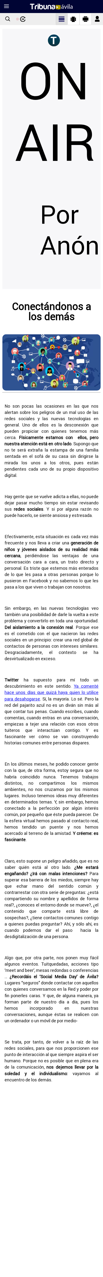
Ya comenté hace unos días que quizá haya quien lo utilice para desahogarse (51, 692)
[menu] (6, 6)
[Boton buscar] (7, 19)
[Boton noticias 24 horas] (21, 19)
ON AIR (55, 112)
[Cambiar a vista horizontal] (86, 19)
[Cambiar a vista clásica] (62, 19)
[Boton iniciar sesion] (97, 19)
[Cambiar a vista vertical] (74, 19)
